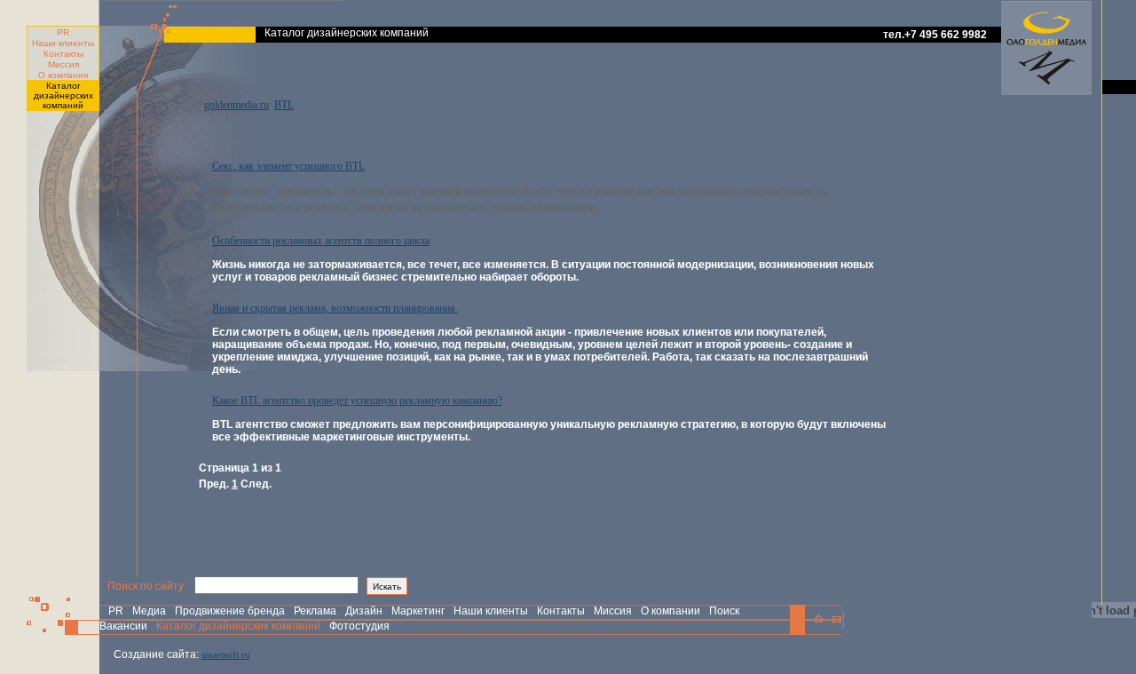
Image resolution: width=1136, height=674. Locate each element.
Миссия (63, 64)
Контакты (63, 54)
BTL (284, 105)
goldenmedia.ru (236, 105)
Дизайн (364, 611)
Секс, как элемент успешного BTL (288, 166)
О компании (63, 75)
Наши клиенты (63, 43)
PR (63, 32)
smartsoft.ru (225, 654)
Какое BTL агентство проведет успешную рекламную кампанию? (357, 400)
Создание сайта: (156, 654)
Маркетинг (418, 611)
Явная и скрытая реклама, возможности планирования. (335, 308)
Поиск (724, 611)
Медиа (149, 611)
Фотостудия (359, 626)
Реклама (315, 611)
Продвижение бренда (230, 611)
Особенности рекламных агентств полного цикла (321, 240)
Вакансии (123, 626)
